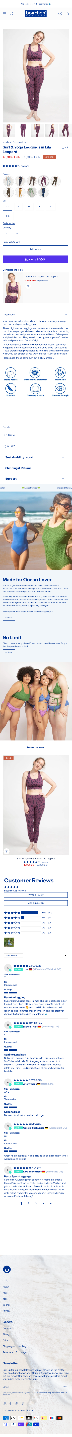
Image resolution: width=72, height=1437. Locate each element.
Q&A (5, 1340)
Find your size (9, 223)
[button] (10, 165)
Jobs (5, 1298)
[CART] (67, 14)
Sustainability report (19, 457)
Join (64, 1387)
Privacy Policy (50, 1393)
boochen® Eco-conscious (14, 142)
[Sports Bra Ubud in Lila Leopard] (13, 287)
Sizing (6, 1334)
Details (6, 427)
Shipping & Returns (18, 468)
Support (11, 478)
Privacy (6, 1310)
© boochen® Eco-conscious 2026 (18, 1410)
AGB (5, 1292)
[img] (21, 965)
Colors (6, 174)
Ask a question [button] (36, 902)
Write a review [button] (36, 894)
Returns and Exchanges (15, 1352)
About (6, 1286)
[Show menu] (4, 14)
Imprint (6, 1304)
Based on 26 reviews (15, 890)
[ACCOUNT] (60, 14)
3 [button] (36, 1203)
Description (9, 314)
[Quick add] (7, 851)
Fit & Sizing (9, 435)
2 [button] (28, 1203)
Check (9, 618)
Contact (7, 1328)
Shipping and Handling (14, 1346)
